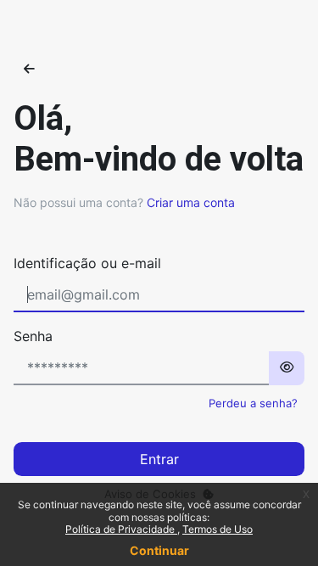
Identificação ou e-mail (87, 263)
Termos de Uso (217, 529)
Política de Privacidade (121, 529)
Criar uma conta (191, 202)
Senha (33, 336)
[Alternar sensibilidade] (286, 368)
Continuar (159, 550)
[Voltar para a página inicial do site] (29, 69)
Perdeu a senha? (253, 403)
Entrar (159, 459)
